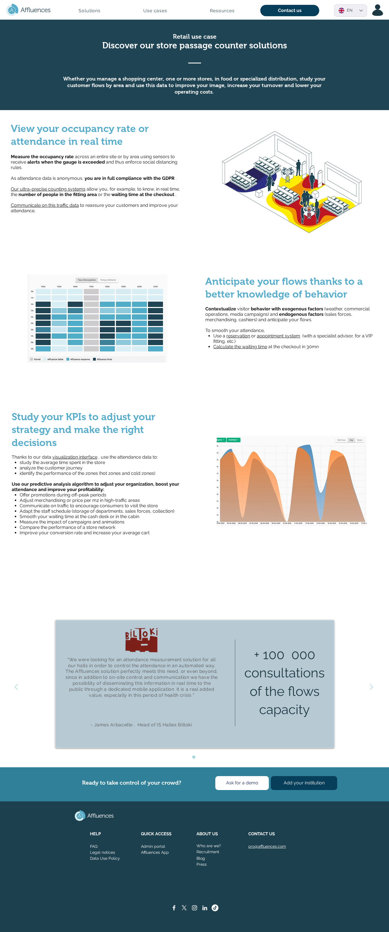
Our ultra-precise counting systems (48, 189)
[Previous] (16, 687)
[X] (184, 907)
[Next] (371, 687)
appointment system (278, 336)
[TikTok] (215, 907)
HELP (95, 833)
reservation (238, 336)
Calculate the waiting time (240, 346)
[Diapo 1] (194, 757)
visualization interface (74, 457)
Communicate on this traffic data (45, 205)
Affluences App (155, 852)
